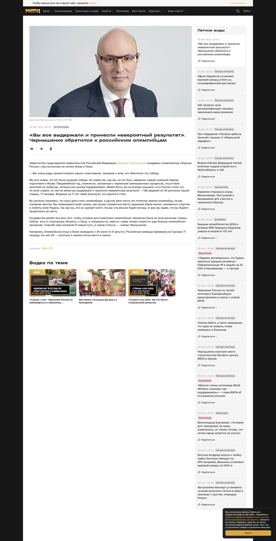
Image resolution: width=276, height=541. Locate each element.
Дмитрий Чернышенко (131, 163)
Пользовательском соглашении (243, 519)
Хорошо (248, 533)
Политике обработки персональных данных (247, 517)
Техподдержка (240, 3)
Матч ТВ (47, 248)
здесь (93, 3)
